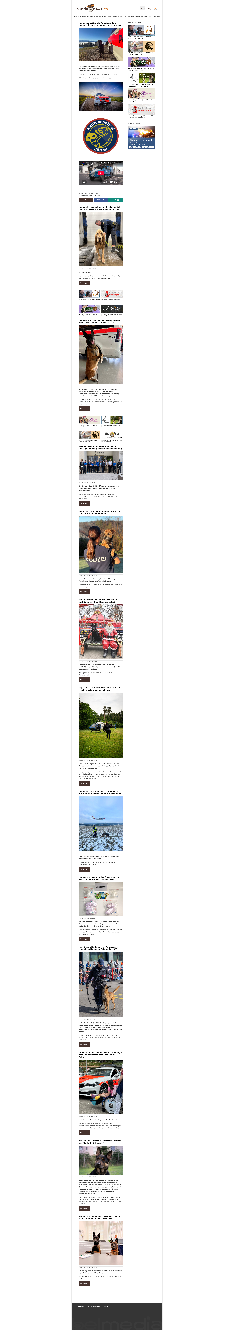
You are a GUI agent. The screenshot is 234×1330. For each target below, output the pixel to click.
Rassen (98, 17)
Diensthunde (91, 17)
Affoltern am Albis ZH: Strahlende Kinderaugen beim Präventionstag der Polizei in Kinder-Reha (100, 1054)
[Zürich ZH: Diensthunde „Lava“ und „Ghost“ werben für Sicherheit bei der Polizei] (101, 1243)
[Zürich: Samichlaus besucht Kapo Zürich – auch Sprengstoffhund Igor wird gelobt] (101, 631)
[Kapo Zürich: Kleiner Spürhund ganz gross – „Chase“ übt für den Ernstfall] (101, 544)
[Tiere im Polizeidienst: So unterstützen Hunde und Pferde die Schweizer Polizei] (101, 1160)
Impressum (81, 1306)
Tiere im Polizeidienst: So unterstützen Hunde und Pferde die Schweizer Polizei (100, 1142)
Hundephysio (139, 17)
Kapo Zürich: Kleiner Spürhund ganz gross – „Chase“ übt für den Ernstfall (99, 512)
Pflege (104, 17)
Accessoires (156, 17)
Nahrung (109, 17)
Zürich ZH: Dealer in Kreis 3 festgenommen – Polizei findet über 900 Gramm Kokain (99, 878)
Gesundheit (130, 17)
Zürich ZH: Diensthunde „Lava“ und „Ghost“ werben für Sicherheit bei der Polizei (99, 1218)
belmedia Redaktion (92, 62)
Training (123, 17)
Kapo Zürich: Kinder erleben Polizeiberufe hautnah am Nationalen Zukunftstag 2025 (98, 948)
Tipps (79, 17)
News (75, 17)
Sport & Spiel (148, 17)
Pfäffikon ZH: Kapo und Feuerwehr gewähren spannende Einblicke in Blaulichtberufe (99, 322)
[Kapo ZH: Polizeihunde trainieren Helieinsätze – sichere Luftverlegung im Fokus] (101, 725)
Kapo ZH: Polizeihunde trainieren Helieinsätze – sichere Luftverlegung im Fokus (100, 689)
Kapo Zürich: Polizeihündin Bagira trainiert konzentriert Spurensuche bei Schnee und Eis (100, 792)
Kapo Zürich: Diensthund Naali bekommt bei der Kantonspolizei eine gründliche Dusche (99, 208)
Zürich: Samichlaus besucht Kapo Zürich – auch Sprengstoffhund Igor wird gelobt (98, 601)
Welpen (84, 17)
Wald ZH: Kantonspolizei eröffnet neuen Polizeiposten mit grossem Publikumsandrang (100, 447)
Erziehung (116, 17)
